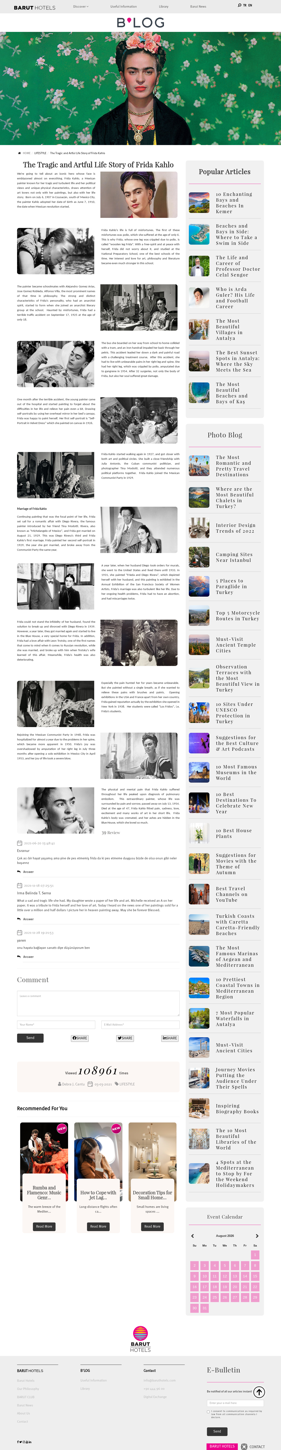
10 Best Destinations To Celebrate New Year (236, 802)
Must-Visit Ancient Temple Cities (236, 645)
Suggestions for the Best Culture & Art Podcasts (237, 743)
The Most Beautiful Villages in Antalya (229, 329)
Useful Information (123, 6)
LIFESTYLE (40, 153)
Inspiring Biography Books (237, 1108)
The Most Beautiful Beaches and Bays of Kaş (232, 392)
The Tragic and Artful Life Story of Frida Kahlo (77, 153)
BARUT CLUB (26, 1397)
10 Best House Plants (234, 833)
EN (250, 5)
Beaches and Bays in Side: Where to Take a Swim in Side (237, 234)
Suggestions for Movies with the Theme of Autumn (236, 863)
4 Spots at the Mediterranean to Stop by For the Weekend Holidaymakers (235, 1173)
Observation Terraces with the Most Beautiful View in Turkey (238, 678)
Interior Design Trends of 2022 (236, 528)
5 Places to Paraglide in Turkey (231, 586)
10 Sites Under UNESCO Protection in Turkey (234, 712)
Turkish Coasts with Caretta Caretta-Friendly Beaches (238, 924)
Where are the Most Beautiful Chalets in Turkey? (235, 497)
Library (163, 6)
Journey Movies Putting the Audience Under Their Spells (236, 1078)
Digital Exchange (155, 1397)
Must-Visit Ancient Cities (234, 1048)
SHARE (81, 1038)
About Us (23, 1413)
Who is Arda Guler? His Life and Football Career (235, 297)
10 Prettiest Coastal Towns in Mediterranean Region (238, 988)
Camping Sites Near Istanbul (234, 557)
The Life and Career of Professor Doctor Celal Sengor (238, 266)
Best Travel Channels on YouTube (232, 894)
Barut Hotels (26, 1381)
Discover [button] (79, 6)
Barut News (198, 6)
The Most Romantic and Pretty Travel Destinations (234, 466)
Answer (28, 872)
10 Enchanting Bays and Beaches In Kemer (234, 202)
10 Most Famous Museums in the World (236, 772)
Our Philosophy (28, 1389)
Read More (44, 1226)
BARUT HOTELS (222, 1447)
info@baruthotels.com (160, 1380)
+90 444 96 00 (154, 1389)
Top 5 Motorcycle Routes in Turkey (238, 616)
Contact (22, 1421)
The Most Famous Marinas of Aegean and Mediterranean (237, 956)
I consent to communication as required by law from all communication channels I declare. (236, 1414)
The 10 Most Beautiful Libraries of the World (236, 1139)
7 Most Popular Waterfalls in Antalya (235, 1018)
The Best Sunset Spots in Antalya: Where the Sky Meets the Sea (238, 361)
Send (30, 1038)
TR (244, 5)
